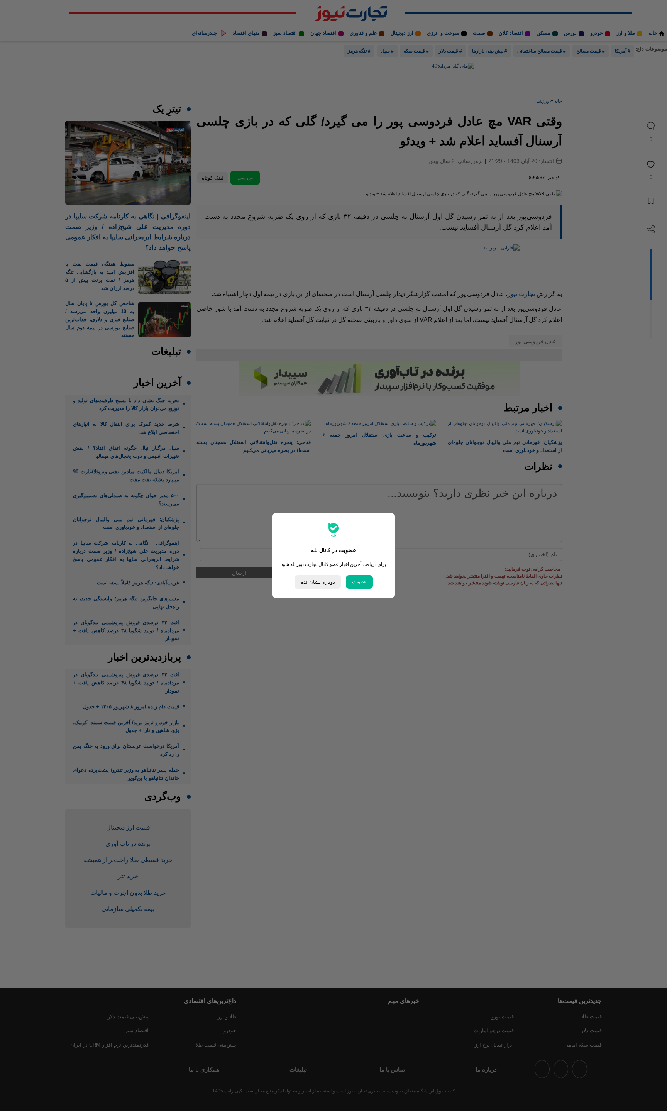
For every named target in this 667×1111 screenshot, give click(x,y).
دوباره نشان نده (318, 582)
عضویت (359, 581)
